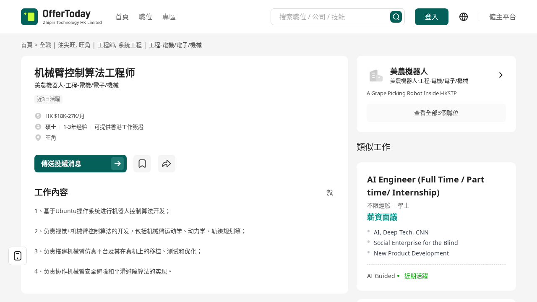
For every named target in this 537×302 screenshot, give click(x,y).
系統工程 (130, 45)
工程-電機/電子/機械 (175, 45)
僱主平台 (502, 16)
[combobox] (334, 17)
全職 (45, 45)
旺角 (85, 45)
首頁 (122, 16)
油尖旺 (67, 45)
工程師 (106, 45)
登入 (431, 16)
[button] (436, 113)
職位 (145, 16)
